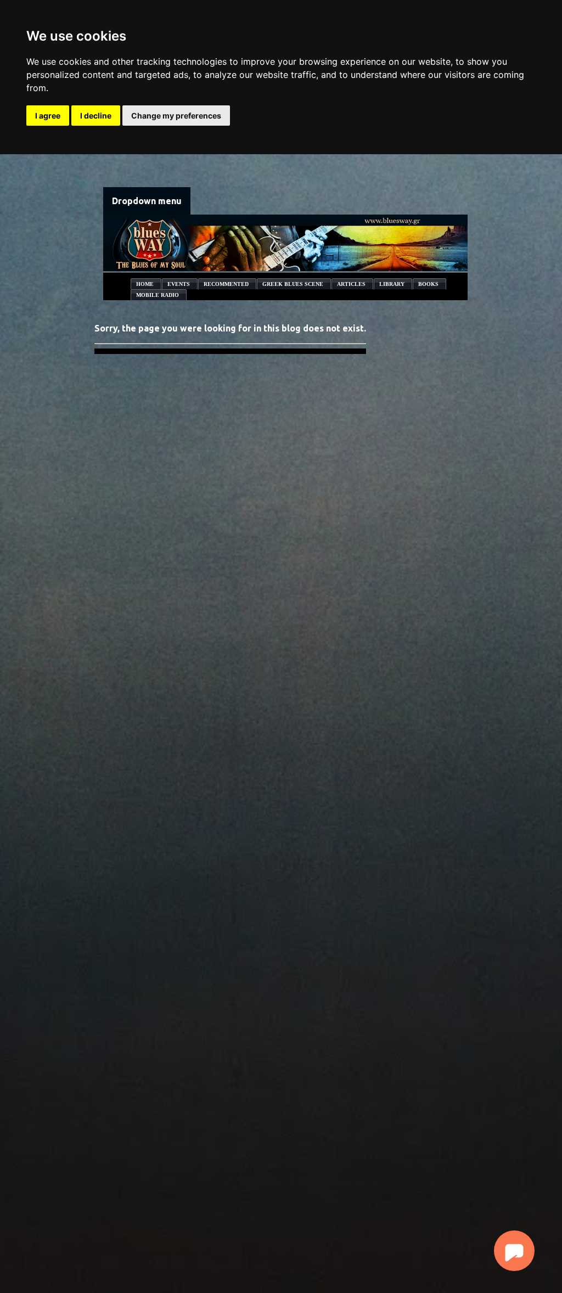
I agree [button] (47, 115)
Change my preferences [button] (176, 115)
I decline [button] (95, 115)
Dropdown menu (147, 201)
